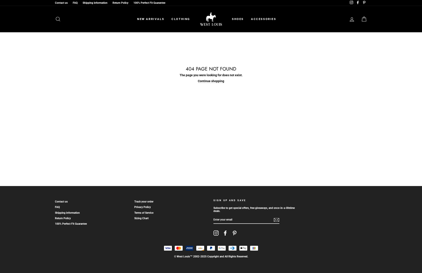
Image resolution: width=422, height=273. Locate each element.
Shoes (238, 19)
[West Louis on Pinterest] (234, 233)
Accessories (263, 19)
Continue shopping (211, 81)
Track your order (143, 201)
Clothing (180, 19)
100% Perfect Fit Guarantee (149, 2)
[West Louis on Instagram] (216, 233)
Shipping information (95, 2)
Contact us (61, 2)
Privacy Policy (142, 207)
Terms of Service (143, 212)
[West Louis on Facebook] (225, 233)
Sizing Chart (141, 218)
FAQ (75, 2)
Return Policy (120, 2)
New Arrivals (150, 19)
